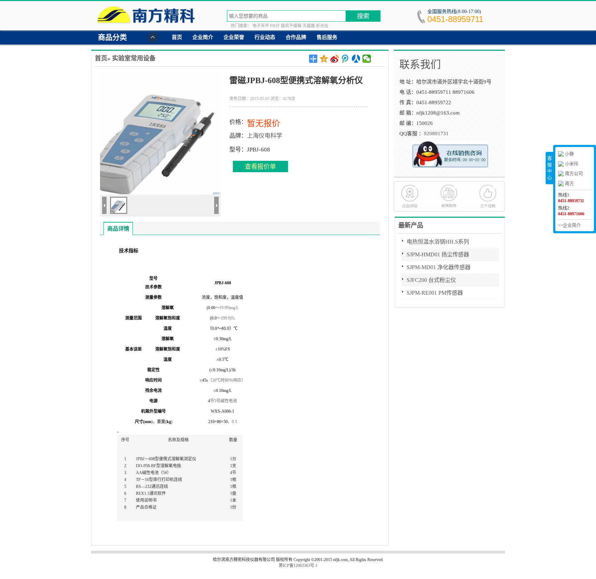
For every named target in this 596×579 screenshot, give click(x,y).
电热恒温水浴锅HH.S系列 (438, 242)
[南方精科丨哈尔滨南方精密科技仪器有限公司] (147, 17)
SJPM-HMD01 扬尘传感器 (438, 254)
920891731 (436, 133)
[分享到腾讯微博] (345, 59)
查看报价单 (260, 166)
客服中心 (549, 168)
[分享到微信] (366, 59)
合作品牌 (296, 37)
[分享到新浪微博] (334, 59)
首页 (177, 37)
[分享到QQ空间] (324, 59)
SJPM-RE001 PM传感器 (435, 293)
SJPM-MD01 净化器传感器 (438, 267)
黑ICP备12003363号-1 (298, 565)
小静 (569, 153)
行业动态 (265, 37)
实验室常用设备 (134, 58)
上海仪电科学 (264, 136)
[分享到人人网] (356, 59)
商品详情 (118, 229)
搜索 (363, 16)
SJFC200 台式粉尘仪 (431, 280)
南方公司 (574, 173)
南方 (569, 183)
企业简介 (202, 37)
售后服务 (327, 37)
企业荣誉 (233, 37)
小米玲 (571, 163)
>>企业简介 (569, 225)
